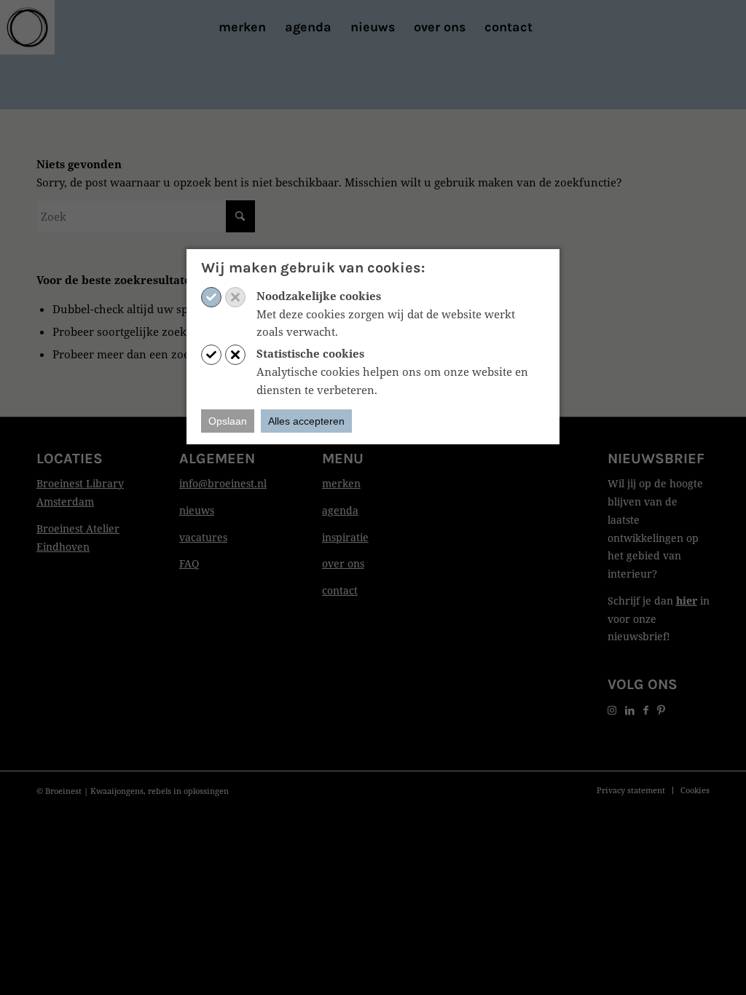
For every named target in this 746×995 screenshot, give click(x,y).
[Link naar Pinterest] (661, 710)
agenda (340, 510)
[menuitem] (242, 27)
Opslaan (227, 421)
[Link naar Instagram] (612, 710)
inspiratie (345, 537)
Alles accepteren (306, 421)
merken (341, 483)
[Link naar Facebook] (645, 710)
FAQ (189, 563)
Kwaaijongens (117, 790)
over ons (343, 563)
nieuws (196, 510)
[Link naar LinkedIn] (630, 710)
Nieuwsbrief (656, 458)
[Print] (27, 27)
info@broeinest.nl (223, 483)
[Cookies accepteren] (211, 297)
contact (340, 590)
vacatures (203, 537)
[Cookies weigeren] (235, 297)
